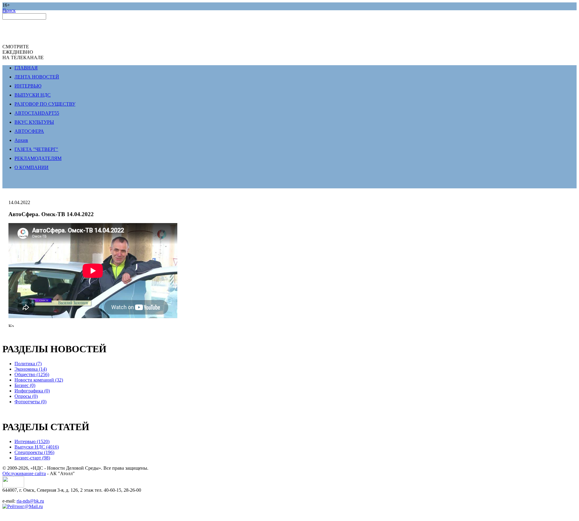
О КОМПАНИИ (31, 167)
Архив (21, 140)
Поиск (9, 10)
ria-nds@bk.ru (30, 500)
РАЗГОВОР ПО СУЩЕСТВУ (44, 104)
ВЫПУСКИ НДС (32, 94)
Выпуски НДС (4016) (36, 446)
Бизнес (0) (24, 385)
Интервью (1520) (31, 441)
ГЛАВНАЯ (26, 67)
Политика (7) (28, 363)
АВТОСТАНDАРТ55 (36, 113)
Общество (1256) (31, 374)
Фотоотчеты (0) (30, 401)
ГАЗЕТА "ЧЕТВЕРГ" (36, 149)
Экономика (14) (30, 369)
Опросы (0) (26, 396)
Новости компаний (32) (38, 379)
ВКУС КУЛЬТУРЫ (34, 122)
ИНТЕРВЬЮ (27, 85)
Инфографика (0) (32, 390)
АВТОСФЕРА (29, 131)
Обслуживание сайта (24, 473)
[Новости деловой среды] (13, 485)
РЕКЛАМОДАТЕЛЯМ (38, 158)
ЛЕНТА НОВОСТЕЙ (36, 76)
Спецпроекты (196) (34, 452)
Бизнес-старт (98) (32, 457)
